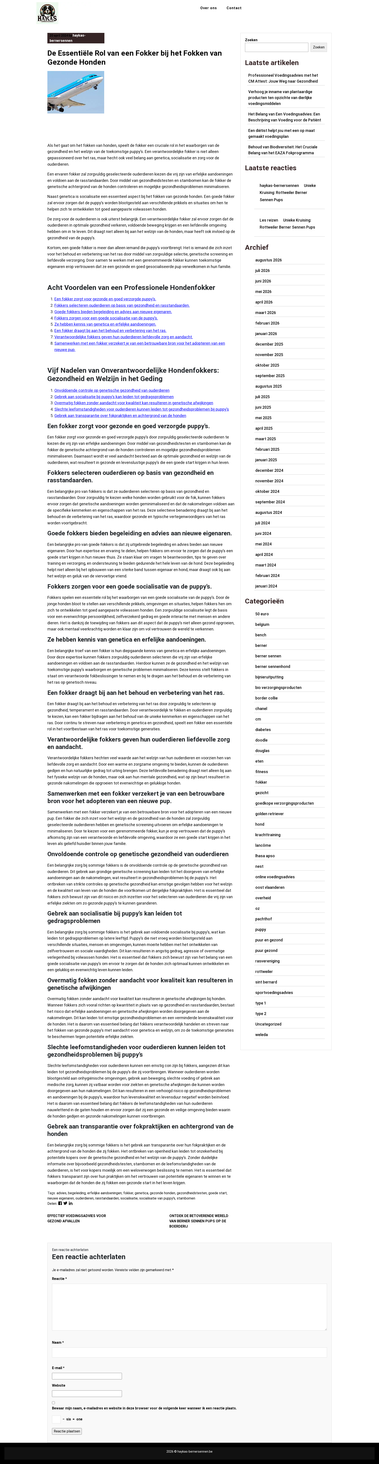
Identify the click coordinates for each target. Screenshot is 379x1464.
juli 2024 (262, 523)
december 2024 (269, 470)
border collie (266, 698)
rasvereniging (267, 961)
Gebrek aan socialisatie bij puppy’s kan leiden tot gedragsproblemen (114, 396)
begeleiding (77, 1193)
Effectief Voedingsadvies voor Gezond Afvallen (76, 1218)
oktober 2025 (267, 365)
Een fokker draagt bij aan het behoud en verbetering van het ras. (110, 330)
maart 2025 (265, 439)
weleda (261, 1034)
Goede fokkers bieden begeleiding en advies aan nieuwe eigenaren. (113, 311)
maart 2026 (265, 312)
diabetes (263, 729)
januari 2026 (266, 333)
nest (259, 866)
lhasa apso (265, 856)
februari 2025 (267, 449)
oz (257, 908)
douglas (262, 750)
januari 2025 (266, 460)
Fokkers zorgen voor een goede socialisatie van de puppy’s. (106, 318)
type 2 (260, 1013)
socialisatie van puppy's (157, 1198)
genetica (141, 1193)
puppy (260, 929)
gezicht (261, 792)
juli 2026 (262, 270)
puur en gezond (269, 940)
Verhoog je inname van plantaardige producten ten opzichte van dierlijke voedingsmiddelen (280, 97)
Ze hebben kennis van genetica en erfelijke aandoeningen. (105, 324)
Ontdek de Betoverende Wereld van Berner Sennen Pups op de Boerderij (198, 1221)
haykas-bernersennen (279, 185)
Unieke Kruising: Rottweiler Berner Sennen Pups (288, 192)
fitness (261, 771)
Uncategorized (268, 1024)
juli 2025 (262, 396)
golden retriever (269, 813)
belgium (262, 624)
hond (259, 824)
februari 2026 (267, 323)
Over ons (208, 8)
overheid (263, 898)
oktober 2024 (267, 491)
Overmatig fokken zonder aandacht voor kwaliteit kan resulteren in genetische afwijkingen (133, 403)
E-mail (58, 1368)
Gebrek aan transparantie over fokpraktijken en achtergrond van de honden (120, 415)
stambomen (186, 1198)
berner (261, 645)
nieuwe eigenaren (60, 1198)
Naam (58, 1342)
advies (61, 1193)
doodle (261, 740)
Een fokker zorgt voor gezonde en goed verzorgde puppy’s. (105, 299)
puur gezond (266, 950)
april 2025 (264, 428)
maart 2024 (265, 565)
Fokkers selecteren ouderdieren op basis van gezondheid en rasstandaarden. (122, 305)
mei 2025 (263, 417)
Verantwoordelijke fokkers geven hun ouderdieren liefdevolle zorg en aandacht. (123, 337)
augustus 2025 (268, 386)
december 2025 (269, 344)
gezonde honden (162, 1193)
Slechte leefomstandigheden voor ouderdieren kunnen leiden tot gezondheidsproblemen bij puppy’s (141, 409)
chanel (261, 708)
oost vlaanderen (269, 887)
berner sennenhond (272, 666)
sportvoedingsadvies (274, 992)
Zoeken (251, 40)
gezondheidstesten (192, 1193)
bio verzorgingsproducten (278, 687)
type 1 (260, 1003)
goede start (217, 1193)
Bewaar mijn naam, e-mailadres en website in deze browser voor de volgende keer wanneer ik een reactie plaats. (144, 1408)
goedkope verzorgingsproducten (284, 803)
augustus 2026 (268, 260)
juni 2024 (263, 533)
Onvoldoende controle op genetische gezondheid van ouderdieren (112, 390)
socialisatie (129, 1198)
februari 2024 (267, 575)
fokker (128, 1193)
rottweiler (264, 971)
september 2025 (270, 375)
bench (260, 635)
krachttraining (268, 834)
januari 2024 (266, 586)
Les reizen (269, 220)
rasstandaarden (107, 1198)
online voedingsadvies (275, 877)
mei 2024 (263, 544)
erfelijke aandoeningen (104, 1193)
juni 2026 (263, 281)
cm (258, 719)
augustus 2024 (268, 512)
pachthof (263, 919)
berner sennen (268, 656)
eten (259, 761)
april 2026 (264, 302)
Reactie (59, 1279)
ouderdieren (84, 1198)
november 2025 (269, 354)
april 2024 (264, 554)
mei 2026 (263, 291)
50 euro (262, 614)
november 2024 (269, 481)
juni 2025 (263, 407)
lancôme (263, 845)
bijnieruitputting (269, 677)
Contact (234, 8)
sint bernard (266, 982)
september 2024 (270, 502)
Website (58, 1385)
